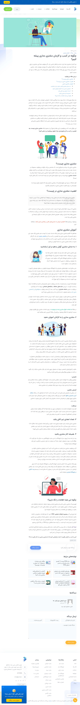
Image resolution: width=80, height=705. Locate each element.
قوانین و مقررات (35, 664)
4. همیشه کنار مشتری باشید (65, 93)
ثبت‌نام (8, 9)
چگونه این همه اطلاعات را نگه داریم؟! (63, 96)
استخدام (37, 677)
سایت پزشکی (48, 683)
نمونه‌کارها (54, 9)
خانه (75, 664)
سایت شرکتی (48, 664)
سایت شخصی (47, 667)
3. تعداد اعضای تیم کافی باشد (64, 91)
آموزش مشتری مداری (67, 84)
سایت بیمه (48, 670)
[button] (53, 600)
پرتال (75, 53)
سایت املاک (48, 680)
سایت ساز (61, 664)
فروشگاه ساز (61, 667)
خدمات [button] (39, 9)
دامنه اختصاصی (72, 677)
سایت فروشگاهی (47, 677)
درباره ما (37, 670)
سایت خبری (48, 687)
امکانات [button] (47, 9)
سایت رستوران (47, 673)
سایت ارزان (61, 670)
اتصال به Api (61, 682)
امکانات (74, 670)
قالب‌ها (68, 9)
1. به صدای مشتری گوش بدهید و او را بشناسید (61, 86)
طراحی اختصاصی (59, 679)
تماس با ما (36, 673)
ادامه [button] (32, 9)
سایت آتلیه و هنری (46, 690)
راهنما (75, 680)
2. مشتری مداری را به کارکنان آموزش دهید (62, 89)
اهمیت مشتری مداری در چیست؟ (64, 82)
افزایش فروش (66, 53)
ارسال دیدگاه (35, 548)
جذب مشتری (73, 540)
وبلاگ (71, 53)
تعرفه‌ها (62, 9)
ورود (17, 9)
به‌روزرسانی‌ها (36, 667)
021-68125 (19, 673)
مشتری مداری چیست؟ (67, 79)
